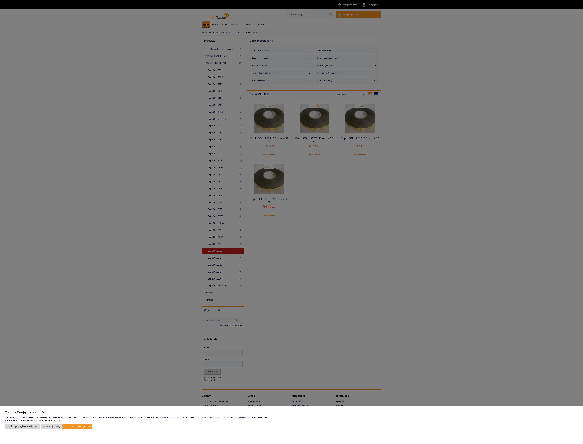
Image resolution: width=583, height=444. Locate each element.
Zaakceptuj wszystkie (77, 426)
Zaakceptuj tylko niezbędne (22, 426)
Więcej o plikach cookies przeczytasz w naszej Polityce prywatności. (33, 420)
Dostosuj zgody (51, 426)
